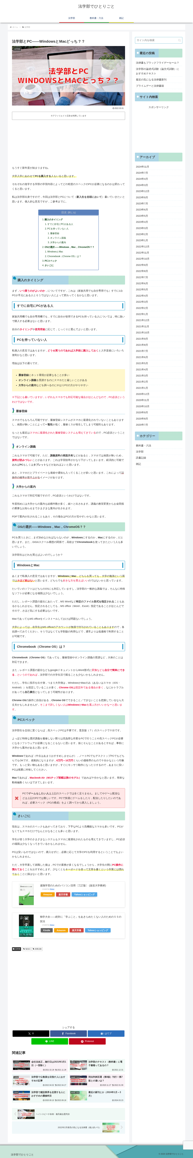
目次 (64, 212)
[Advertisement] (68, 142)
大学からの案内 (58, 242)
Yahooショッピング (84, 894)
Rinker (52, 889)
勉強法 (28, 949)
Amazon (47, 894)
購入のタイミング (54, 219)
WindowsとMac (55, 251)
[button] (179, 40)
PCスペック (51, 260)
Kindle (46, 930)
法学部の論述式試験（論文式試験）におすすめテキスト (157, 71)
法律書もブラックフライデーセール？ (157, 62)
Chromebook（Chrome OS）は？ (64, 256)
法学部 (17, 949)
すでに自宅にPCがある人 (60, 224)
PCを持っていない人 (58, 228)
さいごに (49, 265)
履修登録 (54, 233)
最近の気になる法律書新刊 (151, 79)
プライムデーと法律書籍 (150, 85)
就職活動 (38, 949)
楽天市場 (63, 894)
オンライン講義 (58, 238)
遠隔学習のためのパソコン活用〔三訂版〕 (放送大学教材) (73, 885)
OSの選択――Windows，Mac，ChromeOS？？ (69, 247)
